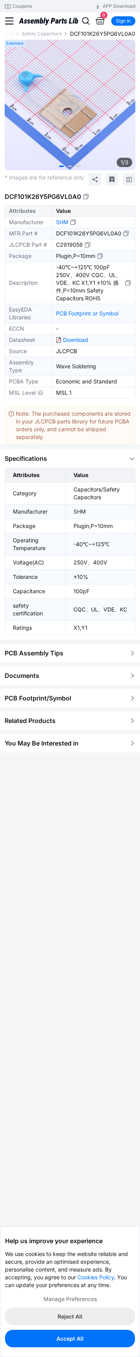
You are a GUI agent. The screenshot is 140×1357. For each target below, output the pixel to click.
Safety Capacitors (41, 34)
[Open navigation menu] (9, 21)
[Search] (85, 21)
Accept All (70, 1338)
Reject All (70, 1316)
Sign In (123, 21)
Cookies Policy (95, 1277)
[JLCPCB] (48, 24)
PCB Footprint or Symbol (87, 313)
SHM (62, 222)
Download (75, 339)
